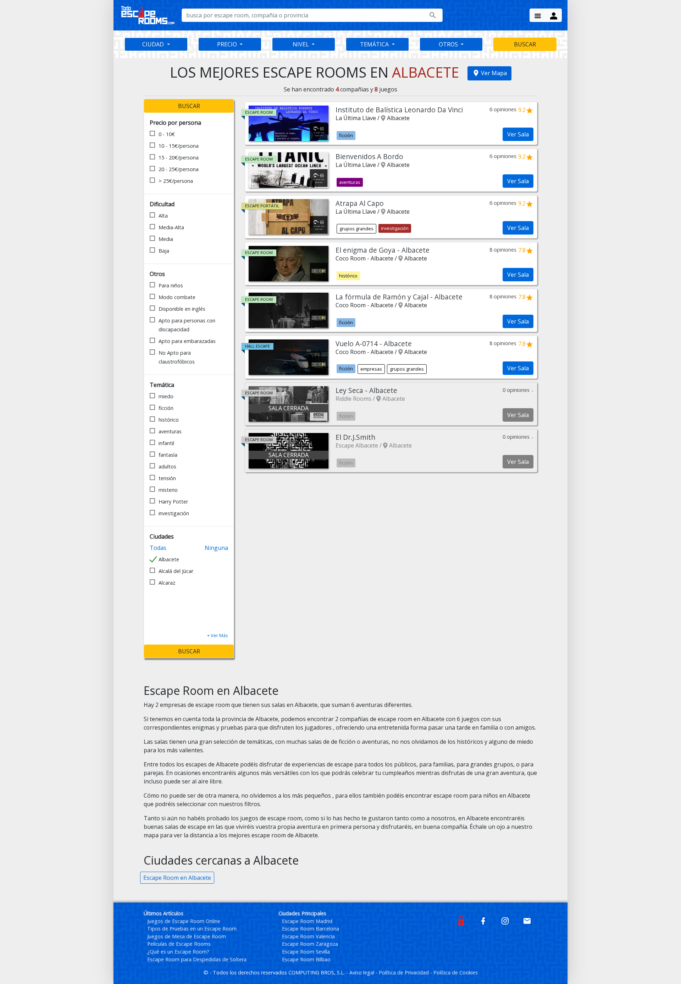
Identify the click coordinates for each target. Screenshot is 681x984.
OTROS (449, 44)
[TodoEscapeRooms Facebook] (483, 920)
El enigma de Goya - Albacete (383, 250)
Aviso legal (362, 972)
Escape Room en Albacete (177, 878)
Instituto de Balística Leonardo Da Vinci (399, 110)
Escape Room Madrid (307, 921)
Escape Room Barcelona (310, 928)
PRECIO (227, 44)
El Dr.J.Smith (355, 437)
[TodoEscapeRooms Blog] (461, 920)
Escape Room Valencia (308, 936)
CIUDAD (153, 44)
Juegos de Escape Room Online (183, 921)
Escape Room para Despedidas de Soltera (197, 959)
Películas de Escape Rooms (179, 943)
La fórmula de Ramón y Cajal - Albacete (399, 297)
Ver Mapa (494, 73)
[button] (217, 635)
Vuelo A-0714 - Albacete (374, 343)
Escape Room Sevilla (306, 951)
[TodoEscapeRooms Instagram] (505, 920)
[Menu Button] (538, 15)
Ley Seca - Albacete (366, 390)
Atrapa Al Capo (360, 203)
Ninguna (216, 548)
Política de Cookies (455, 972)
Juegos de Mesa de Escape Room (186, 936)
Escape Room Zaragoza (310, 943)
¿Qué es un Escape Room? (178, 951)
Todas (158, 548)
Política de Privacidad (404, 972)
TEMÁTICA (375, 44)
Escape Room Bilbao (306, 959)
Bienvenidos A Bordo (369, 156)
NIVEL (301, 44)
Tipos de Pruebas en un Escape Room (192, 928)
